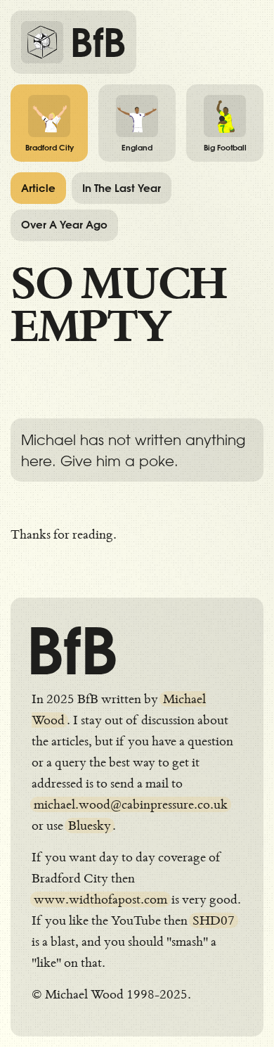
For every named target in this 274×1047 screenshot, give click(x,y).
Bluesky (89, 825)
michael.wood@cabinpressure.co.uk (131, 804)
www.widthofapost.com (100, 899)
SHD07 (214, 920)
